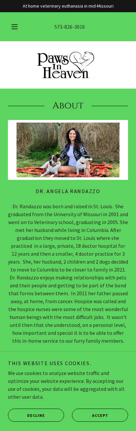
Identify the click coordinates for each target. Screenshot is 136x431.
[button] (14, 26)
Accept (100, 415)
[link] (68, 65)
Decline (36, 415)
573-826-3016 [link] (69, 26)
